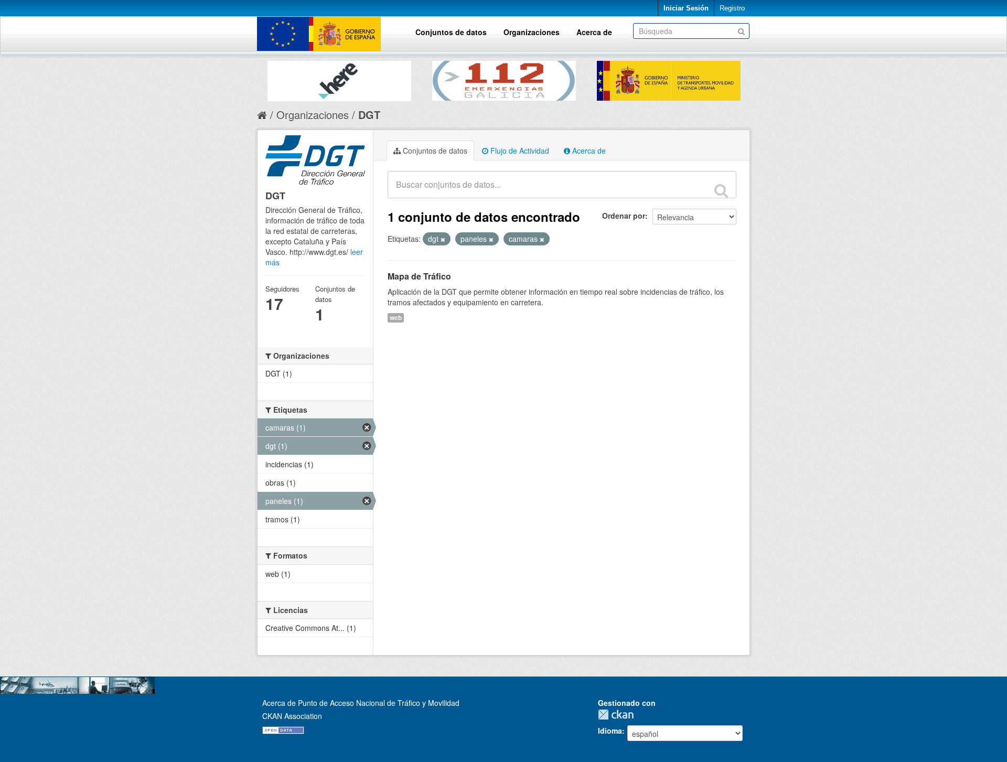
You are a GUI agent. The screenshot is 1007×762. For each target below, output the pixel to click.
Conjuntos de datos (451, 32)
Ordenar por (623, 215)
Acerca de (594, 32)
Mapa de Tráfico (419, 276)
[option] (339, 78)
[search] (721, 190)
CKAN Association (292, 716)
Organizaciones (532, 32)
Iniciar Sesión (686, 8)
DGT (369, 114)
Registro (732, 8)
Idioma (610, 730)
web (396, 317)
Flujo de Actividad (518, 150)
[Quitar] (443, 239)
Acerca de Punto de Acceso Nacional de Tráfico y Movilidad (360, 702)
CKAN (618, 714)
